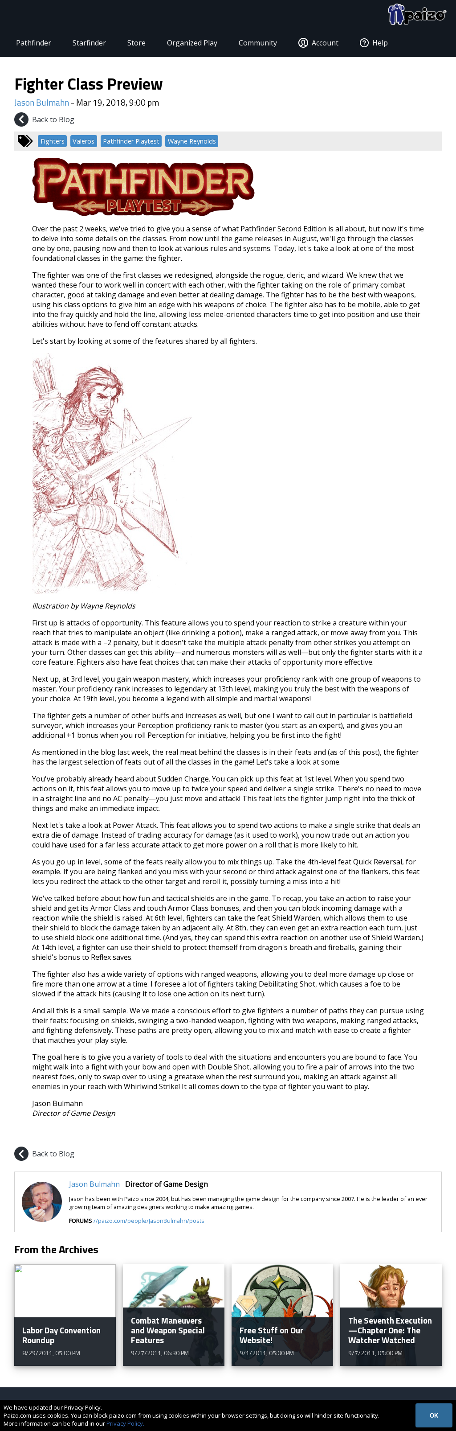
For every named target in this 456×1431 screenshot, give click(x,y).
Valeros (83, 141)
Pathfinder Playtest (131, 141)
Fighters (53, 141)
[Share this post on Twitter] (413, 1134)
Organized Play (192, 43)
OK (434, 1415)
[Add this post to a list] (370, 1134)
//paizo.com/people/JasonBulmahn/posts (149, 1221)
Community (258, 43)
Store (136, 43)
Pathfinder (33, 43)
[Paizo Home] (417, 14)
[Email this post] (434, 1134)
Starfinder (89, 43)
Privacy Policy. (125, 1423)
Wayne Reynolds (192, 141)
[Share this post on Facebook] (392, 1134)
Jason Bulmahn (41, 102)
